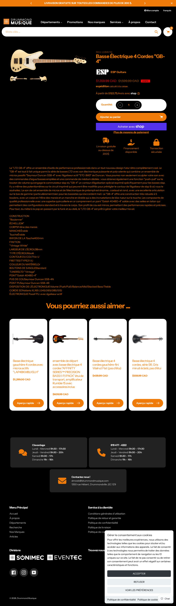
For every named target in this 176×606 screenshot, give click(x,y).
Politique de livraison (99, 527)
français (167, 10)
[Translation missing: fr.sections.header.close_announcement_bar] (171, 3)
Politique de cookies (148, 599)
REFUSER (139, 581)
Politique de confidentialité (121, 599)
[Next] (144, 3)
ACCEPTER (139, 573)
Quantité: (106, 104)
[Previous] (31, 3)
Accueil (13, 513)
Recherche (15, 527)
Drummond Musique (26, 598)
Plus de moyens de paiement (131, 132)
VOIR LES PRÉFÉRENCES (139, 590)
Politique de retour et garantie (104, 518)
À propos (14, 518)
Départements (17, 522)
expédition (102, 86)
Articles (13, 536)
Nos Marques (16, 531)
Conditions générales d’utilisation (106, 513)
